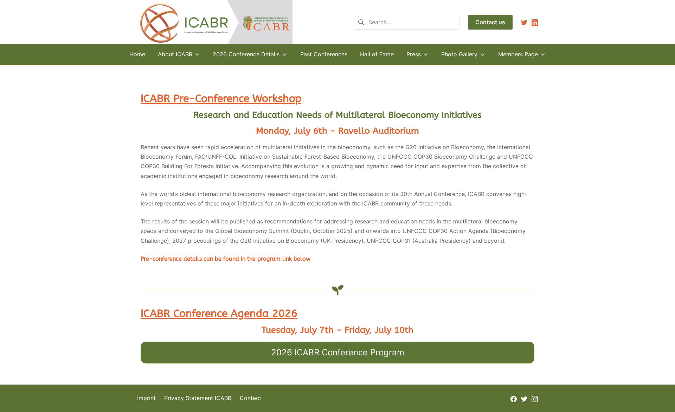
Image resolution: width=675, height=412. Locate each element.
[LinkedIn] (535, 22)
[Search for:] (406, 21)
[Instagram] (535, 398)
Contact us (490, 22)
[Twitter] (524, 22)
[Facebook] (513, 398)
